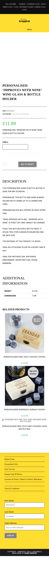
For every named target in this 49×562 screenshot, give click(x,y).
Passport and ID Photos (13, 474)
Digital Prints (9, 459)
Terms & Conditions (11, 489)
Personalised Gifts (11, 464)
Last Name (9, 512)
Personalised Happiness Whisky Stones (24, 410)
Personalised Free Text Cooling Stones (24, 357)
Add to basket (27, 164)
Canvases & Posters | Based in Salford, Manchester (23, 479)
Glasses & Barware (20, 114)
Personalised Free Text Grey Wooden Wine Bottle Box (24, 427)
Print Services (9, 469)
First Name (9, 501)
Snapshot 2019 (24, 552)
